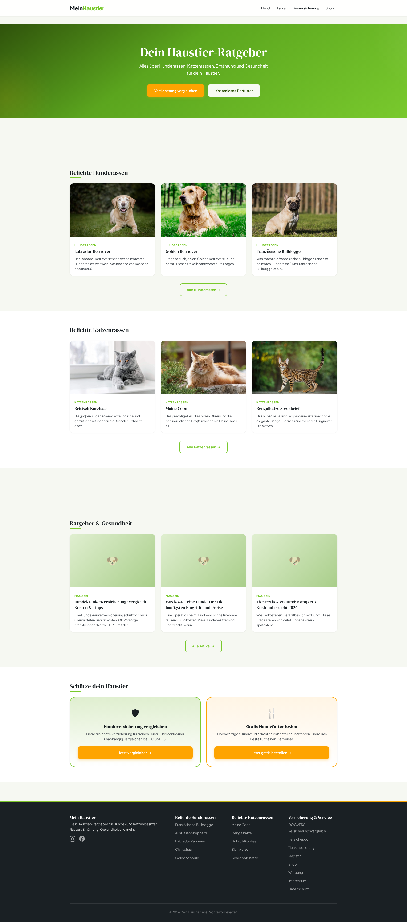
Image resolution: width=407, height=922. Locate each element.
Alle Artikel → (203, 646)
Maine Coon (241, 824)
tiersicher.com (299, 839)
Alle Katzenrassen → (203, 447)
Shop (330, 8)
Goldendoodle (187, 857)
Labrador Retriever (190, 841)
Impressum (297, 880)
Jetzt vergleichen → (135, 752)
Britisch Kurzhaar (245, 841)
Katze (281, 8)
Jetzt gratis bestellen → (271, 752)
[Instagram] (72, 839)
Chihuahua (183, 849)
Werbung (295, 872)
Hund (265, 8)
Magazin (294, 856)
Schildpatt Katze (245, 857)
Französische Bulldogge (194, 824)
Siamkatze (240, 849)
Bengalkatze (242, 833)
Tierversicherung (305, 8)
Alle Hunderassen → (203, 290)
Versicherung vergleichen (175, 90)
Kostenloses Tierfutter (234, 90)
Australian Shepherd (191, 833)
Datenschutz (298, 889)
